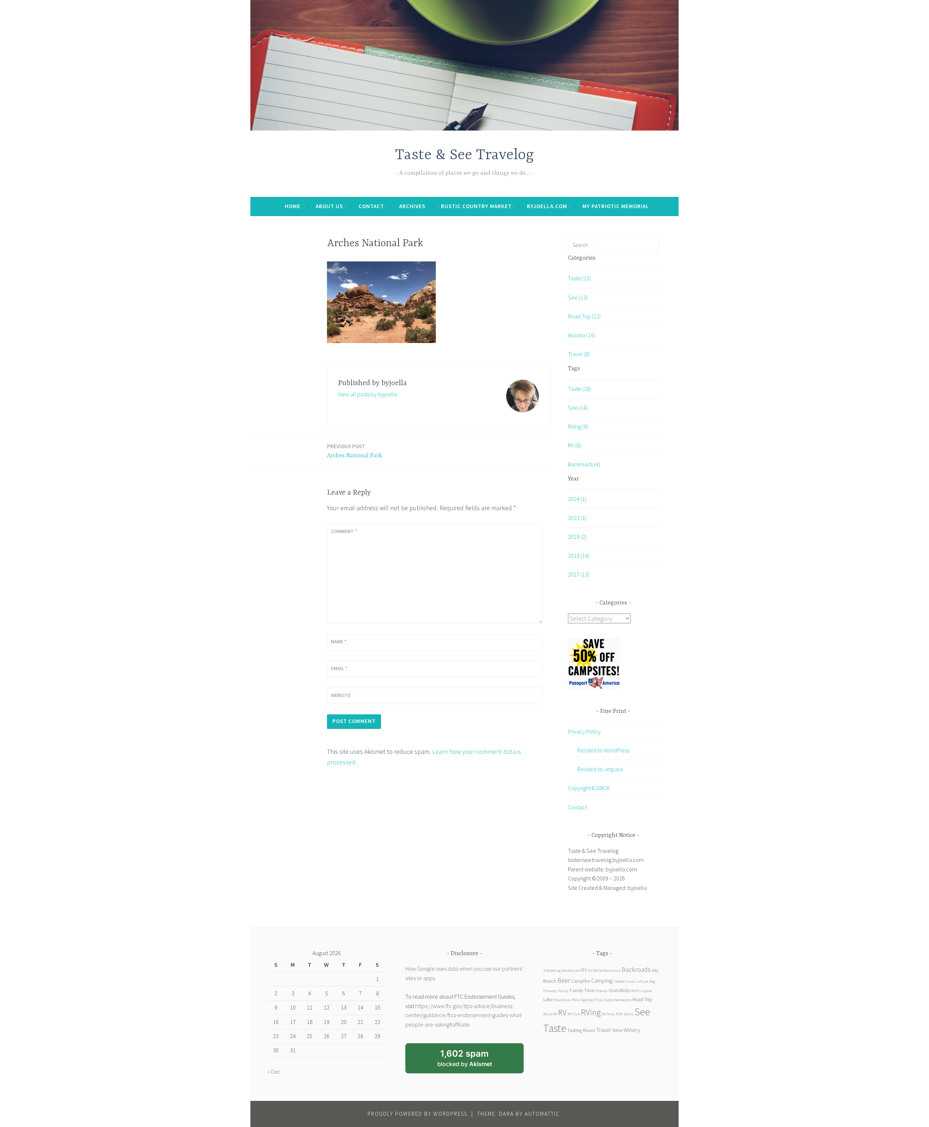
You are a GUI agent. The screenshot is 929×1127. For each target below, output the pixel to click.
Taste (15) (579, 278)
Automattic (542, 1113)
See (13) (578, 297)
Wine (617, 1030)
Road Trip (642, 999)
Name (339, 641)
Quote (608, 1000)
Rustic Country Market (476, 206)
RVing (591, 1012)
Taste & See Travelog (464, 155)
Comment (344, 531)
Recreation (622, 1000)
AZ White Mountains (604, 970)
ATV (583, 970)
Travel (603, 1029)
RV (562, 1012)
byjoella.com (547, 206)
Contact (371, 206)
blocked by (474, 1060)
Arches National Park (354, 451)
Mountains (562, 1000)
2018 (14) (578, 555)
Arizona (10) (581, 335)
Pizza (598, 1000)
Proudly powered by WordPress (417, 1113)
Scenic (628, 1014)
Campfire (580, 981)
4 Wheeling (552, 970)
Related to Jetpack (600, 769)
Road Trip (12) (584, 316)
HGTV (635, 990)
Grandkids (619, 990)
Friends (601, 990)
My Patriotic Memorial (615, 206)
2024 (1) (577, 499)
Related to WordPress (603, 750)
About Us (329, 206)
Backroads (636, 969)
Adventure (570, 970)
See (642, 1012)
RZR (619, 1014)
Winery (631, 1029)
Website (341, 695)
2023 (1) (577, 517)
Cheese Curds (624, 981)
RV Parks (608, 1014)
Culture (642, 981)
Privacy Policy (584, 731)
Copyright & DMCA (588, 788)
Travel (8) (579, 354)
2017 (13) (578, 574)
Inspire (646, 990)
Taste (554, 1028)
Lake (548, 999)
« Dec (274, 1071)
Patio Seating (582, 1000)
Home (292, 206)
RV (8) (574, 445)
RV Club (574, 1014)
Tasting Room (581, 1030)
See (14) (578, 407)
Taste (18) (579, 388)
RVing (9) (578, 426)
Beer (563, 980)
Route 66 (550, 1014)
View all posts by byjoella (367, 394)
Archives (412, 206)
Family (563, 990)
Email (339, 668)
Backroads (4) (584, 464)
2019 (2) (577, 536)
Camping (601, 980)
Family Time (582, 990)
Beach (549, 981)
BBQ (655, 970)
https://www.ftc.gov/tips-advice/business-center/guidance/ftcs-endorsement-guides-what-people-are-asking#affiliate (464, 1015)
